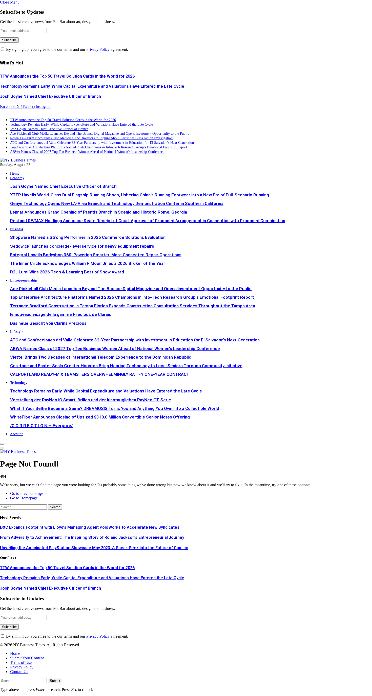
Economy (17, 178)
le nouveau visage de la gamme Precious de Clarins (60, 314)
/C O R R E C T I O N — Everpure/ (41, 425)
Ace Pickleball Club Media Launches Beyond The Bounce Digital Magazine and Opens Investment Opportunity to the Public (99, 133)
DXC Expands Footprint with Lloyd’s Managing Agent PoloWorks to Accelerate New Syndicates (89, 527)
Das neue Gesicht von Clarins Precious (48, 323)
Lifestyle (16, 332)
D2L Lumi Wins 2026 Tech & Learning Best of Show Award (67, 271)
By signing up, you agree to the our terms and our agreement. (66, 49)
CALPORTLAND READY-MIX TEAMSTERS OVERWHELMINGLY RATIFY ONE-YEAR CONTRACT (99, 374)
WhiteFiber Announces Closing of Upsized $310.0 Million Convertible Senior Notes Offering (100, 417)
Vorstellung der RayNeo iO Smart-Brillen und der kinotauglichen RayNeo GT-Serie (90, 399)
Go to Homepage (24, 498)
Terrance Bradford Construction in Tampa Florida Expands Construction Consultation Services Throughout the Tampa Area (132, 305)
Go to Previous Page (26, 493)
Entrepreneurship (23, 280)
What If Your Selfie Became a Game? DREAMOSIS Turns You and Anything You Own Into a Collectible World (114, 408)
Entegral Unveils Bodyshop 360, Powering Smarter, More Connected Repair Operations (95, 254)
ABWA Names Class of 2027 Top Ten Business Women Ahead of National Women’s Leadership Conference (87, 152)
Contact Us (19, 671)
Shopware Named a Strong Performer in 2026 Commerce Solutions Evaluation (88, 237)
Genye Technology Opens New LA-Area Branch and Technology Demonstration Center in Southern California (116, 203)
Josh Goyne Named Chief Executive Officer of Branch (50, 96)
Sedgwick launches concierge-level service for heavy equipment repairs (82, 246)
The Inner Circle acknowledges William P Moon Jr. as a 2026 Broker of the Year (87, 263)
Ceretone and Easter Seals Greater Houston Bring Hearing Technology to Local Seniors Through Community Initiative (126, 365)
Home (14, 173)
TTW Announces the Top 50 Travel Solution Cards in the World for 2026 (67, 76)
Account (16, 434)
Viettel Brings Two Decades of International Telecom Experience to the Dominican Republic (100, 357)
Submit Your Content (27, 658)
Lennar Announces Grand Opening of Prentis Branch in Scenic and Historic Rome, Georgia (98, 212)
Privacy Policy (98, 49)
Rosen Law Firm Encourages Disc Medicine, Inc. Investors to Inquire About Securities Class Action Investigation (91, 138)
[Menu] (2, 444)
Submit (55, 681)
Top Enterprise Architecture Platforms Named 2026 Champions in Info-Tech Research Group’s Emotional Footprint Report (98, 147)
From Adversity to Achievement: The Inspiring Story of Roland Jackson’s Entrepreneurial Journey (92, 537)
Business (16, 229)
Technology (18, 383)
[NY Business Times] (18, 160)
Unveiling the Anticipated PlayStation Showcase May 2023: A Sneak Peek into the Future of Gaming (94, 547)
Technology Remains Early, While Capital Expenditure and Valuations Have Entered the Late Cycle (92, 86)
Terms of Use (21, 662)
